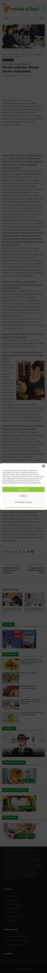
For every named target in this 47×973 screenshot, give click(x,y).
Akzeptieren (23, 489)
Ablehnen (23, 496)
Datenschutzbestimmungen (25, 507)
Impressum (39, 507)
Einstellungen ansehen (23, 502)
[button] (43, 466)
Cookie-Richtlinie (10, 507)
